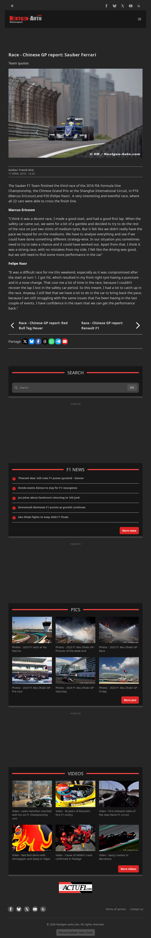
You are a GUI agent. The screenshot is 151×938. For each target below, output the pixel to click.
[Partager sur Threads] (45, 341)
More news (129, 530)
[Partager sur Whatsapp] (52, 341)
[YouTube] (131, 6)
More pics (130, 700)
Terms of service (116, 909)
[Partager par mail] (65, 341)
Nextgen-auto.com (67, 924)
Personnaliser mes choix (76, 932)
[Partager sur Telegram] (58, 341)
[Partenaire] (75, 887)
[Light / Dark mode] (12, 6)
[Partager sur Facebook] (38, 341)
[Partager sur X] (25, 341)
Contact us (136, 909)
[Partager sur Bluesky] (32, 341)
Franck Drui (26, 170)
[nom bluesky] (114, 6)
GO (132, 387)
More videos (128, 869)
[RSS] (139, 6)
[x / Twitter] (123, 6)
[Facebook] (106, 6)
